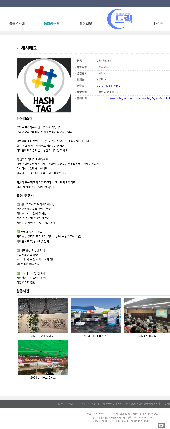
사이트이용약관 (88, 403)
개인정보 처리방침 (66, 403)
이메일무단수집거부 (111, 403)
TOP (161, 425)
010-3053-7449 (109, 85)
